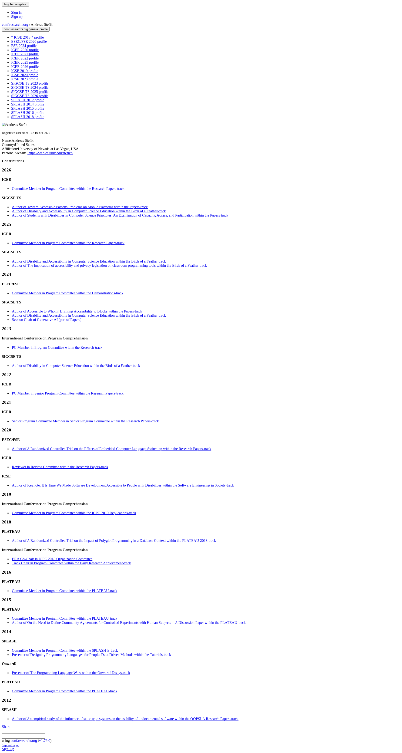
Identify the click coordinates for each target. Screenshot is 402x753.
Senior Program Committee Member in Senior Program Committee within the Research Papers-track (85, 421)
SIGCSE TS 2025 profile (29, 92)
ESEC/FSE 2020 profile (29, 41)
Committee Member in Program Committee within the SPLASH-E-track (65, 650)
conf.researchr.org (15, 24)
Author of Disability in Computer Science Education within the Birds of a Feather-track (76, 366)
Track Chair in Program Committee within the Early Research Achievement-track (71, 563)
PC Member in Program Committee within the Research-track (57, 347)
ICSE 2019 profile (24, 71)
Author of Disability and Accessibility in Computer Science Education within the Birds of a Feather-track (89, 211)
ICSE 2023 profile (24, 79)
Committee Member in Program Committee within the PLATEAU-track (64, 591)
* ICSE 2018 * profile (27, 37)
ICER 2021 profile (25, 54)
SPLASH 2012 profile (27, 100)
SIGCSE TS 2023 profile (29, 83)
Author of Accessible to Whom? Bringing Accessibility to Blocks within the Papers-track (77, 311)
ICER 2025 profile (25, 62)
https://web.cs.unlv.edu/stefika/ (50, 153)
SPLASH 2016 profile (27, 113)
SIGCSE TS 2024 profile (29, 87)
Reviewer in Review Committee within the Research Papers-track (60, 467)
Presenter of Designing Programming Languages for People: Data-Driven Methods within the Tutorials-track (91, 655)
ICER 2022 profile (25, 58)
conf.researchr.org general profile (26, 29)
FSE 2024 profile (24, 46)
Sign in (16, 12)
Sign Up (8, 749)
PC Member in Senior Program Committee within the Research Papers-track (68, 393)
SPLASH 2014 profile (27, 104)
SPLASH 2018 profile (27, 117)
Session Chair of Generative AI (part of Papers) (46, 320)
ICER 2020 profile (25, 50)
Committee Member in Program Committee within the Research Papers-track (68, 189)
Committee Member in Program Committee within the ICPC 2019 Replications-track (74, 513)
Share (6, 727)
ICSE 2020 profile (24, 75)
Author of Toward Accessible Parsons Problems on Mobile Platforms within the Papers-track (80, 207)
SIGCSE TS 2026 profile (29, 96)
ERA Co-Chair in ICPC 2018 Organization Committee (52, 559)
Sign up (17, 17)
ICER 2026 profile (25, 67)
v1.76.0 (44, 741)
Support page (10, 745)
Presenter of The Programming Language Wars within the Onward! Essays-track (71, 673)
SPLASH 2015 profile (27, 108)
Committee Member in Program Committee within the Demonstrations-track (67, 293)
